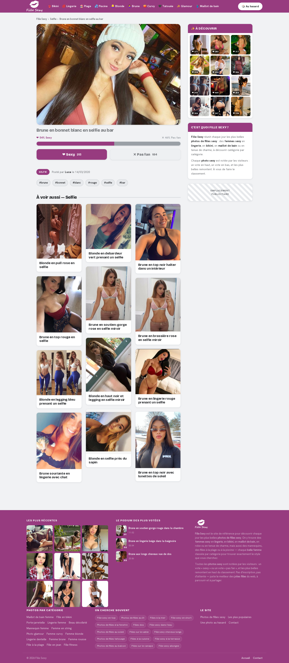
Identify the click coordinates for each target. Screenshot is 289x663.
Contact (233, 622)
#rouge (92, 182)
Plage (85, 6)
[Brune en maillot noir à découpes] (67, 594)
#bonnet (60, 182)
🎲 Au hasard (250, 6)
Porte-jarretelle (36, 622)
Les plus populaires (239, 617)
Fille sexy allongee (169, 645)
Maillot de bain (207, 6)
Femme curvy (55, 633)
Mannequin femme (38, 628)
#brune (43, 182)
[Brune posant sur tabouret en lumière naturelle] (95, 566)
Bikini (53, 6)
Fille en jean (54, 644)
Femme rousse (77, 639)
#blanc (77, 182)
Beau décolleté (78, 622)
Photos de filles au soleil (110, 632)
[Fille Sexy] (228, 524)
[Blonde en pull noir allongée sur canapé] (40, 538)
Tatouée (165, 6)
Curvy (149, 6)
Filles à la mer (157, 617)
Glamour (184, 6)
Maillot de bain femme (40, 617)
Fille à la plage (35, 644)
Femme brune (57, 639)
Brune (134, 6)
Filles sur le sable (139, 632)
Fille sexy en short (181, 617)
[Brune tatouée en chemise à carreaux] (40, 566)
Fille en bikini (64, 617)
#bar (122, 182)
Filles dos (138, 624)
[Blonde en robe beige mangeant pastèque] (67, 538)
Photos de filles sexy (212, 617)
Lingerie (69, 6)
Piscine (101, 6)
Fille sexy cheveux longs (167, 632)
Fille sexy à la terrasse (167, 638)
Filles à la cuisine (140, 638)
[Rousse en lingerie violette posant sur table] (40, 594)
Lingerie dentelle (36, 639)
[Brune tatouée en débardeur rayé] (95, 538)
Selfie (53, 19)
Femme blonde (74, 633)
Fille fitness (70, 644)
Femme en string (62, 628)
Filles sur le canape (142, 645)
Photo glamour (35, 633)
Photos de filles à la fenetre (112, 624)
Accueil (245, 658)
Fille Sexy (41, 19)
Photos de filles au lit (132, 617)
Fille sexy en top (106, 617)
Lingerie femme (57, 622)
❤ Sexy (71, 154)
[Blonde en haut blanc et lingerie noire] (95, 594)
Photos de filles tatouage (111, 638)
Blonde (117, 6)
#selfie (108, 182)
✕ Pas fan (145, 154)
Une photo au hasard (213, 622)
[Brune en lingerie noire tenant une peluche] (67, 566)
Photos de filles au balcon (111, 645)
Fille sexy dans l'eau (161, 624)
